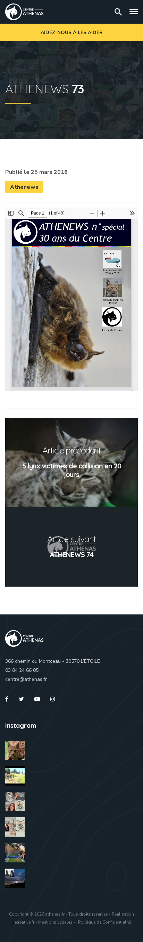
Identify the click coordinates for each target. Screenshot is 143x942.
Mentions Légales (55, 922)
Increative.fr (23, 922)
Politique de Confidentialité (104, 922)
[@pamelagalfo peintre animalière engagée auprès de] (15, 827)
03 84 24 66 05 (22, 670)
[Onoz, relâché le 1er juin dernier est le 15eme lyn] (15, 750)
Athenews (24, 187)
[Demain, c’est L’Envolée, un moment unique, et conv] (15, 776)
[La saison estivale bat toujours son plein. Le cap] (15, 852)
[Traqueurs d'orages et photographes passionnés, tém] (15, 878)
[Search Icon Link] (118, 12)
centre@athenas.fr (26, 679)
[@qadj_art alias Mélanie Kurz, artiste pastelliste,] (15, 801)
